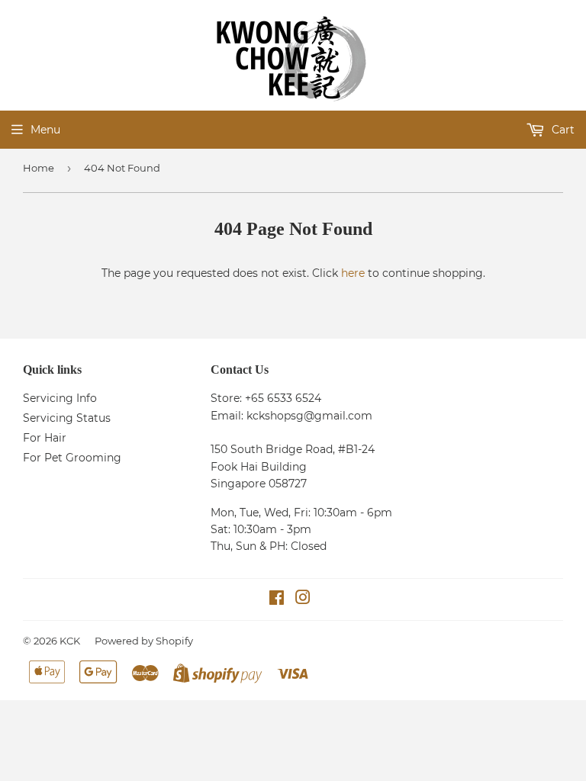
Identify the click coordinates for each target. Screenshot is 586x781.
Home (38, 168)
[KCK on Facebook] (277, 599)
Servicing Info (60, 398)
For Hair (44, 438)
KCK (70, 641)
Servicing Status (67, 418)
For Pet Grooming (72, 457)
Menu (45, 130)
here (353, 273)
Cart (562, 130)
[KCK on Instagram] (303, 599)
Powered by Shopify (144, 641)
